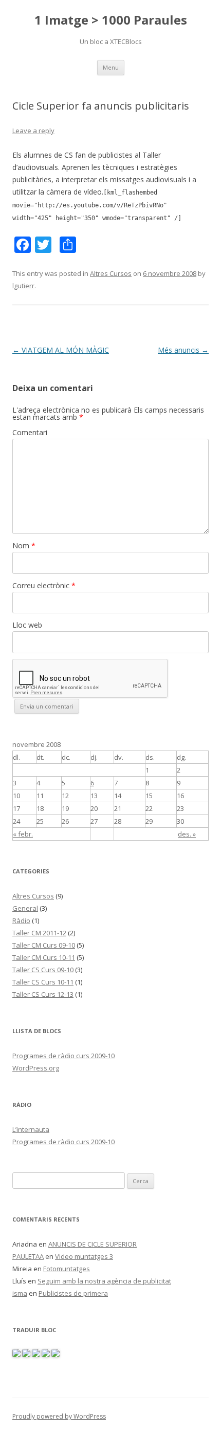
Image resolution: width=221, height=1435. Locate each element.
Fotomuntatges (66, 1268)
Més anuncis (183, 350)
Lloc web (27, 625)
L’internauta (30, 1129)
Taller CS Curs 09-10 (42, 969)
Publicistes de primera (73, 1293)
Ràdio (21, 920)
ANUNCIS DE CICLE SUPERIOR (92, 1244)
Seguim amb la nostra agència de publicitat (104, 1281)
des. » (187, 834)
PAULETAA (28, 1256)
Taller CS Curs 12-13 (42, 994)
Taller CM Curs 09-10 (43, 945)
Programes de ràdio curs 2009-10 (63, 1055)
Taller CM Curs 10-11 (43, 957)
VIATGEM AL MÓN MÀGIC (60, 350)
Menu (111, 67)
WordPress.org (35, 1068)
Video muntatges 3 (84, 1256)
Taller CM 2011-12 (39, 932)
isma (19, 1293)
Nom (23, 545)
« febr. (23, 834)
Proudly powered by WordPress (59, 1416)
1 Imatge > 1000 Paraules (110, 20)
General (25, 908)
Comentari (29, 432)
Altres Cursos (111, 273)
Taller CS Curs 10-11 (42, 982)
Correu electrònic (44, 585)
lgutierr (23, 285)
